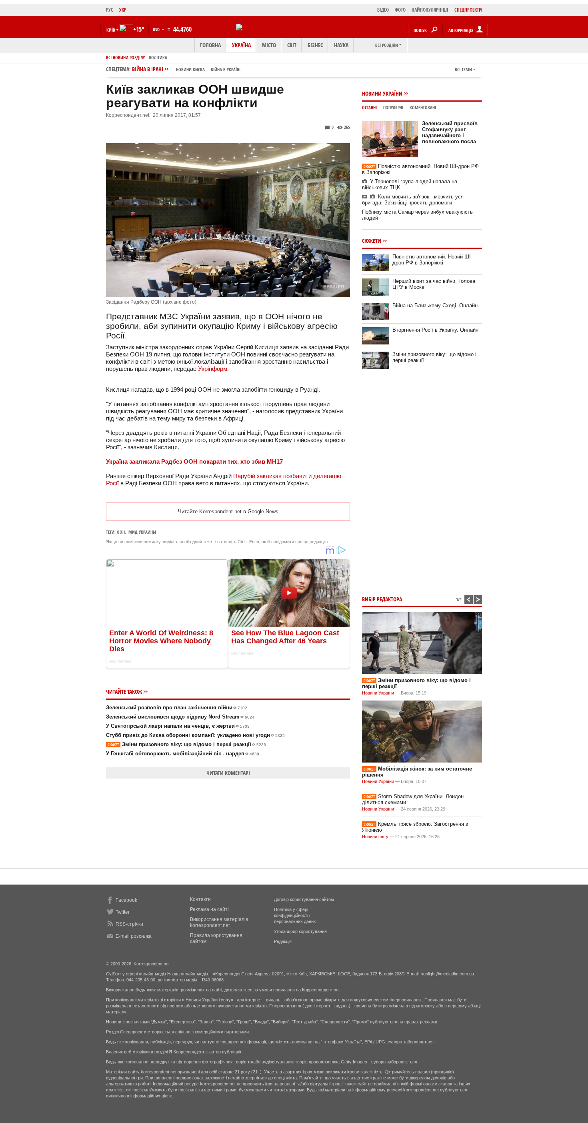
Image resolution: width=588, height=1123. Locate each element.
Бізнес (315, 45)
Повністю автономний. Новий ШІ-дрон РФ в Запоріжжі (432, 260)
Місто (269, 45)
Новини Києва (190, 69)
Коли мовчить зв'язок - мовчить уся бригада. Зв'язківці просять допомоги (413, 200)
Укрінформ (212, 368)
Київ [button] (110, 30)
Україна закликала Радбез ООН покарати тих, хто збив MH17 (194, 461)
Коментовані (423, 107)
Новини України (382, 93)
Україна (241, 45)
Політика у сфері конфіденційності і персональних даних (295, 915)
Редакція (283, 941)
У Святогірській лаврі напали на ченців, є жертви (178, 726)
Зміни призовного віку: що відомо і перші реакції (187, 744)
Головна (210, 45)
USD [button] (157, 29)
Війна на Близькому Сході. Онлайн (435, 305)
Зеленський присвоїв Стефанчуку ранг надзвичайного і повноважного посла (450, 132)
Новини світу (375, 836)
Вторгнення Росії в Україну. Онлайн (435, 330)
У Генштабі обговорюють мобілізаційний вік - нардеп (182, 754)
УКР (122, 9)
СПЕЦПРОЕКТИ (468, 9)
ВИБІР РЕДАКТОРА (382, 599)
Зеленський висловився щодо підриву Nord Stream (180, 717)
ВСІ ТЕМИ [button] (463, 69)
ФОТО (400, 9)
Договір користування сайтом (304, 899)
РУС (109, 9)
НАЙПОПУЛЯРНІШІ (430, 9)
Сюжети (371, 240)
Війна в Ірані (186, 69)
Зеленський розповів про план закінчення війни (176, 708)
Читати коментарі (228, 773)
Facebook (126, 900)
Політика (158, 57)
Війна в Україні (225, 69)
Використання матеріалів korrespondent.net (219, 922)
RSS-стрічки (129, 924)
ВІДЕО (383, 9)
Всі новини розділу (125, 57)
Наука (341, 45)
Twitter (123, 912)
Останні (369, 107)
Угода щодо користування (300, 931)
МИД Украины (142, 532)
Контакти (200, 899)
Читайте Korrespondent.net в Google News (228, 511)
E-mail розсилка (134, 936)
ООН (121, 532)
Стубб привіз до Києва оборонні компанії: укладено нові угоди (195, 735)
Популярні (393, 107)
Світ (291, 45)
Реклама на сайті (209, 909)
